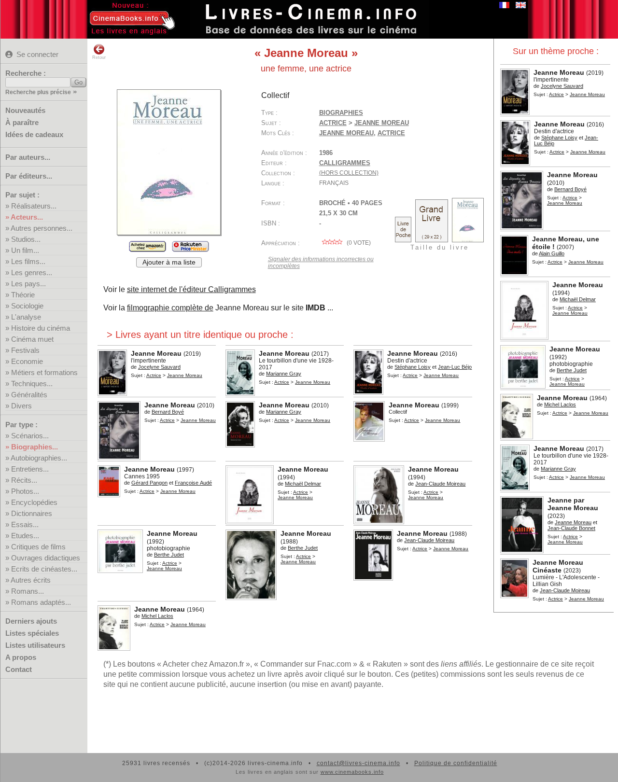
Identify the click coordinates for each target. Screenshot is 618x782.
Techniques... (32, 383)
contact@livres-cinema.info (358, 763)
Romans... (27, 591)
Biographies (341, 112)
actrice (391, 133)
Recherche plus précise (38, 92)
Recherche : (25, 73)
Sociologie (27, 306)
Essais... (25, 524)
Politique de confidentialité (455, 763)
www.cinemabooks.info (352, 772)
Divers (21, 406)
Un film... (25, 250)
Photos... (25, 491)
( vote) (358, 242)
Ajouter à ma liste (169, 262)
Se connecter (37, 54)
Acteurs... (27, 217)
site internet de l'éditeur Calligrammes (191, 289)
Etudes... (25, 535)
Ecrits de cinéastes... (44, 569)
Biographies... (34, 447)
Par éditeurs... (28, 176)
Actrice (556, 94)
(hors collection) (349, 172)
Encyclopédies (34, 502)
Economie (27, 361)
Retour (99, 57)
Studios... (26, 239)
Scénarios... (30, 436)
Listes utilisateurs (35, 645)
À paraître (22, 122)
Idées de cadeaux (34, 134)
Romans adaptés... (41, 602)
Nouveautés (25, 110)
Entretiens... (30, 469)
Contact (18, 669)
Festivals (25, 350)
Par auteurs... (27, 157)
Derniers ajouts (31, 621)
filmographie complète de (170, 308)
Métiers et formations (44, 372)
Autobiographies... (39, 458)
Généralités (29, 395)
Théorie (23, 295)
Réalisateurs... (33, 206)
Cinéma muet (32, 339)
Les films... (28, 261)
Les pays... (28, 283)
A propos (20, 657)
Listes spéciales (32, 633)
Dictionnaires (31, 513)
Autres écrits (31, 580)
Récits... (24, 480)
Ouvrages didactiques (45, 558)
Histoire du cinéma (40, 328)
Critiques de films (38, 547)
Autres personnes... (41, 228)
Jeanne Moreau (346, 133)
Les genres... (31, 272)
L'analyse (26, 317)
